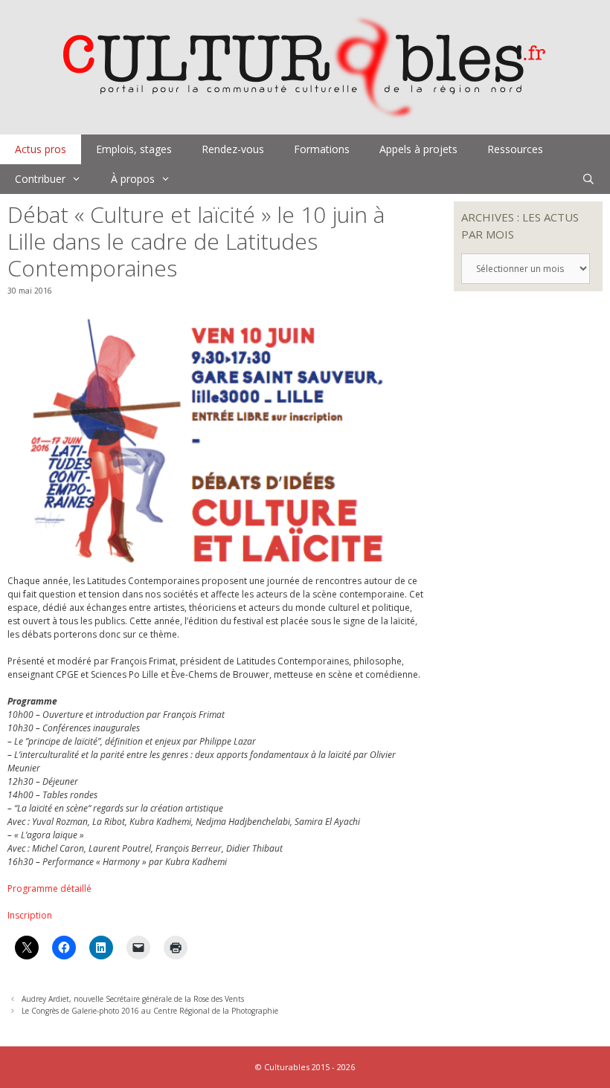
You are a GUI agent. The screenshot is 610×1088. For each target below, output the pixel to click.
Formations (322, 149)
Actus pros (40, 149)
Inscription (29, 915)
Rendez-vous (233, 149)
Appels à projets (418, 149)
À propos (133, 179)
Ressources (515, 149)
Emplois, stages (134, 149)
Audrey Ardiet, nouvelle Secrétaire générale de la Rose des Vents (133, 999)
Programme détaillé (49, 888)
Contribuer (40, 179)
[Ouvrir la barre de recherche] (588, 179)
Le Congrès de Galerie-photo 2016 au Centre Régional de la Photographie (150, 1011)
